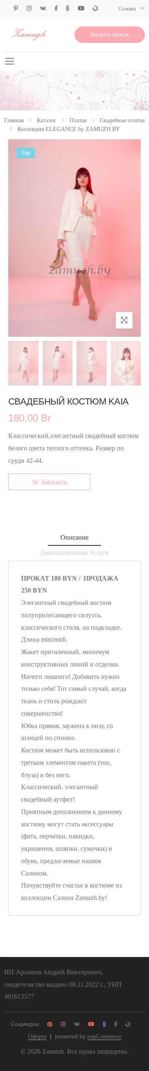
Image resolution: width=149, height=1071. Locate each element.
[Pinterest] (16, 8)
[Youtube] (81, 8)
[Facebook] (56, 8)
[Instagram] (28, 8)
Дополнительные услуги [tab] (74, 552)
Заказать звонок (109, 34)
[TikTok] (95, 8)
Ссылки (127, 8)
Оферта (37, 1036)
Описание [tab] (74, 537)
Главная (14, 120)
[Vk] (43, 8)
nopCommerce (104, 1036)
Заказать (54, 482)
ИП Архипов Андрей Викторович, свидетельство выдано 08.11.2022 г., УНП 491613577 (63, 984)
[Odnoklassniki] (68, 8)
